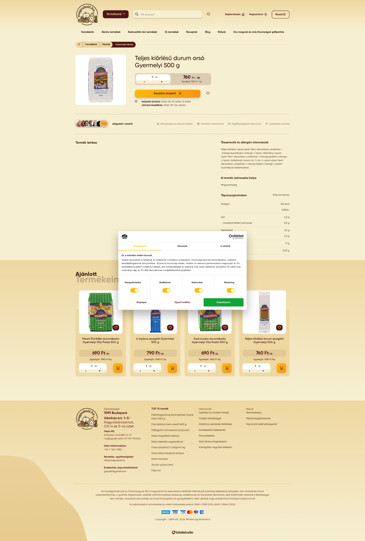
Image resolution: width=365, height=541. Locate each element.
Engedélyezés (223, 302)
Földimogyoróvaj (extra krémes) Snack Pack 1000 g (172, 417)
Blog (207, 32)
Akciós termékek (111, 32)
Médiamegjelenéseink (258, 418)
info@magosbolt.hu (114, 460)
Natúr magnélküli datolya (165, 436)
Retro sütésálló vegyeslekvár (167, 442)
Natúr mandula (159, 459)
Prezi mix (156, 470)
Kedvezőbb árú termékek (142, 32)
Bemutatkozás (254, 413)
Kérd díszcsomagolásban (213, 441)
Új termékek (172, 32)
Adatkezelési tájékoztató (212, 430)
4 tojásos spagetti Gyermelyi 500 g (155, 341)
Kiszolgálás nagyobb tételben (215, 447)
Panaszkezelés (207, 436)
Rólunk (222, 32)
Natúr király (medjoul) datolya (167, 453)
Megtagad (141, 302)
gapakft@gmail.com (115, 471)
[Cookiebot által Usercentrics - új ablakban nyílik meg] (231, 237)
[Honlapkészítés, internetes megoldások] (182, 532)
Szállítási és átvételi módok (214, 413)
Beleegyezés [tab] (139, 246)
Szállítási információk (212, 124)
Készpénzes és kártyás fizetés (177, 124)
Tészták (106, 44)
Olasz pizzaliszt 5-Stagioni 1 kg (168, 447)
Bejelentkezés (233, 14)
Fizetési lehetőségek (210, 418)
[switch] (166, 290)
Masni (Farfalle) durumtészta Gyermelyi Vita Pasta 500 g (100, 341)
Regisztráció (256, 14)
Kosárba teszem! (165, 93)
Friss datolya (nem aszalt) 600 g (168, 424)
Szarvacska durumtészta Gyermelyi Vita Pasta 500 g (210, 341)
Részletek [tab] (182, 246)
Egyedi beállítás (182, 302)
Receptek (191, 32)
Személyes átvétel (279, 124)
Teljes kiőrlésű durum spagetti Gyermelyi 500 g (264, 341)
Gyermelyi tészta (124, 44)
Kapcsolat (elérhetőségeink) (261, 424)
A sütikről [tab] (225, 246)
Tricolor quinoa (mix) (162, 465)
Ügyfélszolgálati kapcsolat (246, 124)
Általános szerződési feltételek (215, 424)
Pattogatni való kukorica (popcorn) (170, 430)
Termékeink (114, 14)
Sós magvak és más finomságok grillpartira (258, 32)
